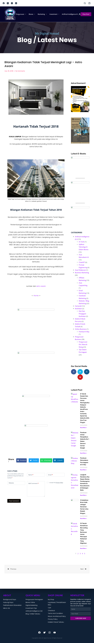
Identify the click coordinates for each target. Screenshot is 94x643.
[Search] (85, 3)
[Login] (80, 14)
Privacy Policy (59, 482)
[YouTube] (16, 3)
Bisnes (31, 14)
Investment (53, 14)
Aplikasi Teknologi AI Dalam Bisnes (83, 247)
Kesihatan (78, 308)
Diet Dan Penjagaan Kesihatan (82, 313)
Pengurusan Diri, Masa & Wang (83, 344)
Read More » (83, 427)
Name (30, 475)
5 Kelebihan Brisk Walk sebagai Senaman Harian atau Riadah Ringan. (84, 506)
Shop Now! (85, 14)
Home (11, 14)
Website (11, 483)
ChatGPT (82, 262)
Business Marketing (82, 273)
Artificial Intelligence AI (70, 14)
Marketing (41, 14)
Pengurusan (20, 14)
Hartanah (78, 306)
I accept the (56, 482)
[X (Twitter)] (8, 3)
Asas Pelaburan (80, 270)
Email (50, 475)
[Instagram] (12, 3)
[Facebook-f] (73, 372)
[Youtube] (80, 377)
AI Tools (81, 242)
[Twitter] (80, 372)
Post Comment (14, 501)
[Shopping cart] (89, 3)
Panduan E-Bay (84, 332)
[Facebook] (4, 3)
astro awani (41, 286)
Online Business (80, 329)
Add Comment (33, 483)
